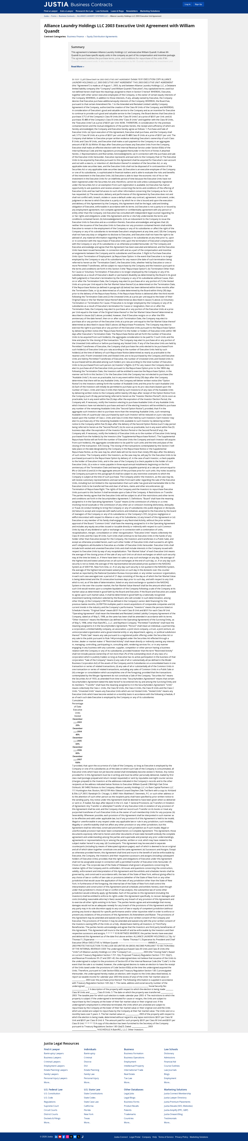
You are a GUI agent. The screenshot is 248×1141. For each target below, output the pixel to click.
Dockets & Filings (52, 1118)
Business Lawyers (52, 1057)
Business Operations (134, 1057)
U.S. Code (48, 1097)
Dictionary (169, 1053)
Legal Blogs (129, 1097)
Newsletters (132, 11)
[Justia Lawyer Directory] (82, 1136)
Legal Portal (134, 1137)
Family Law (89, 1074)
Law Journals (170, 1070)
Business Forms (131, 1101)
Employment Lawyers (54, 1065)
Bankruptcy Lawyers (54, 1053)
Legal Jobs (129, 1093)
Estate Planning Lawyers (56, 1070)
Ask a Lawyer (67, 11)
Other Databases (133, 1089)
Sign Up (198, 4)
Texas (87, 1118)
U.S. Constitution (52, 1093)
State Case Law (91, 1101)
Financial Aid (170, 1061)
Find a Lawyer (51, 11)
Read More (76, 66)
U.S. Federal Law (53, 1089)
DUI (86, 1065)
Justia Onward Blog (173, 1114)
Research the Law (84, 11)
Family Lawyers (51, 1074)
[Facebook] (63, 1136)
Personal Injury (91, 1078)
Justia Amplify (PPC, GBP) (176, 1110)
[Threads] (71, 1136)
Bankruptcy (89, 1053)
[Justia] (56, 4)
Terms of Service (166, 1137)
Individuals (90, 1049)
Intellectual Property (134, 1065)
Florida (87, 1110)
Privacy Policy (181, 1137)
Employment (130, 1061)
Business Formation (133, 1053)
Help (154, 1137)
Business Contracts (67, 16)
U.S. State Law (92, 1089)
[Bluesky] (74, 1136)
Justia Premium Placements (177, 1101)
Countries (129, 1118)
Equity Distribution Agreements (102, 36)
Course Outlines (172, 1065)
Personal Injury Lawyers (55, 1078)
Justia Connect (121, 1137)
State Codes (89, 1097)
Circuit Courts (50, 1110)
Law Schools (102, 11)
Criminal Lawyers (52, 1061)
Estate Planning (91, 1070)
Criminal (88, 1057)
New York (88, 1114)
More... (47, 1082)
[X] (78, 1136)
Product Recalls (131, 1106)
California (88, 1106)
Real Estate (129, 1074)
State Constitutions (93, 1093)
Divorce (87, 1061)
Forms (53, 16)
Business (129, 1049)
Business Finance (75, 36)
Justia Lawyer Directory (175, 1097)
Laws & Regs (117, 11)
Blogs (167, 1074)
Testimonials (170, 1118)
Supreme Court (51, 1106)
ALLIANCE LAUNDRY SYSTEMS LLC (92, 16)
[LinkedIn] (56, 1136)
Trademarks (130, 1114)
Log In (188, 4)
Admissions (169, 1057)
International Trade (133, 1070)
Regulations (50, 1101)
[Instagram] (67, 1136)
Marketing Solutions (150, 11)
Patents (127, 1110)
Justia (46, 16)
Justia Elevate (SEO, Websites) (178, 1106)
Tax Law (128, 1078)
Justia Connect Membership (177, 1093)
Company (146, 1137)
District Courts (51, 1114)
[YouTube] (59, 1136)
